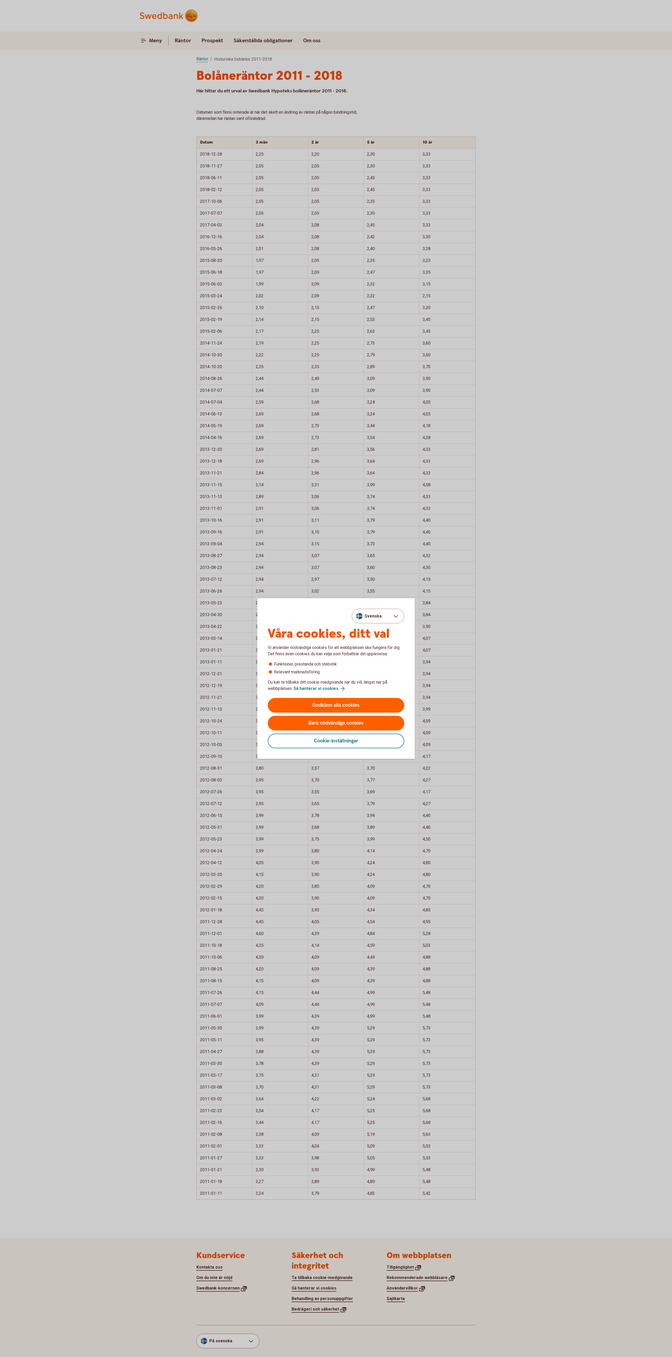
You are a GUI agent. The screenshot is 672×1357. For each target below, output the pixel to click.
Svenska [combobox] (373, 615)
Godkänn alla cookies (336, 705)
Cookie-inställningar (336, 741)
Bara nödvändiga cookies (336, 723)
